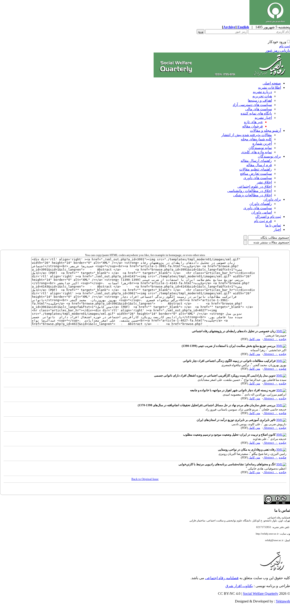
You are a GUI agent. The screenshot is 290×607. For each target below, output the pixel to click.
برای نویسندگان (269, 156)
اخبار (277, 229)
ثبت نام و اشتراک (268, 216)
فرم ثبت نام (263, 221)
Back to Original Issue (145, 479)
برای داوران (272, 199)
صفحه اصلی (272, 83)
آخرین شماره (262, 143)
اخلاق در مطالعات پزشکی (252, 195)
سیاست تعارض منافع (256, 173)
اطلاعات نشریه (269, 87)
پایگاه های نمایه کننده (256, 113)
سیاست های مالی (258, 109)
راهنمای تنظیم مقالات (255, 169)
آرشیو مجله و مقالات (265, 130)
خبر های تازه (253, 122)
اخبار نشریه (263, 118)
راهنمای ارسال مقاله (256, 161)
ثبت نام (284, 46)
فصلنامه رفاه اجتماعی (222, 578)
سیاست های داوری (257, 178)
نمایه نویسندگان (260, 148)
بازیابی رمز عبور (278, 50)
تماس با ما (273, 225)
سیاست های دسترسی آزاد (252, 105)
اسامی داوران (261, 212)
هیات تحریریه (262, 96)
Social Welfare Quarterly (260, 593)
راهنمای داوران (260, 204)
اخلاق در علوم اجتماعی (254, 186)
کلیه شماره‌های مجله (256, 139)
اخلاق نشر (264, 182)
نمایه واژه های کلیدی (256, 152)
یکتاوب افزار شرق (239, 586)
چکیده (282, 339)
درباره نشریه (262, 92)
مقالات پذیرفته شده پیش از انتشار (246, 135)
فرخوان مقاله (252, 126)
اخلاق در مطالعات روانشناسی (249, 191)
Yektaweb (283, 601)
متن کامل (254, 339)
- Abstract (270, 339)
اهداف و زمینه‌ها (260, 100)
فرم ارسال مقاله (259, 165)
